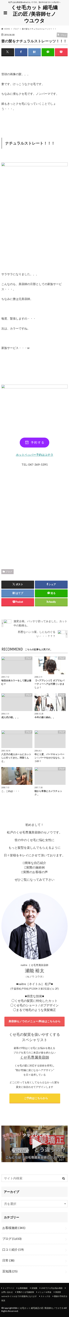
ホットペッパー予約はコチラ (34, 454)
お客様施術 (13, 1227)
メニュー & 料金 (44, 1292)
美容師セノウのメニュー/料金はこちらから (35, 1021)
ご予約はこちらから (35, 1098)
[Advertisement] (34, 516)
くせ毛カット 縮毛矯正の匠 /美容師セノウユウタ (34, 13)
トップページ (8, 1288)
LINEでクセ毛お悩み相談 (51, 1288)
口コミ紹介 (13, 1249)
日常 (8, 1260)
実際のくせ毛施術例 (25, 1292)
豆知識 (9, 1271)
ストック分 (45, 1296)
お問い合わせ (7, 1292)
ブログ (8, 571)
